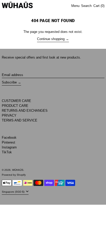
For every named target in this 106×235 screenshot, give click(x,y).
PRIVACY (9, 115)
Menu (75, 6)
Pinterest (8, 142)
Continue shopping (51, 39)
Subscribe (9, 82)
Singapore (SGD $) (13, 191)
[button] (86, 6)
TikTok (7, 152)
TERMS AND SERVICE (19, 120)
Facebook (9, 137)
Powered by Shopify (14, 174)
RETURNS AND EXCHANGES (25, 110)
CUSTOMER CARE (16, 101)
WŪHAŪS (17, 169)
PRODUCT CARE (15, 106)
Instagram (9, 147)
